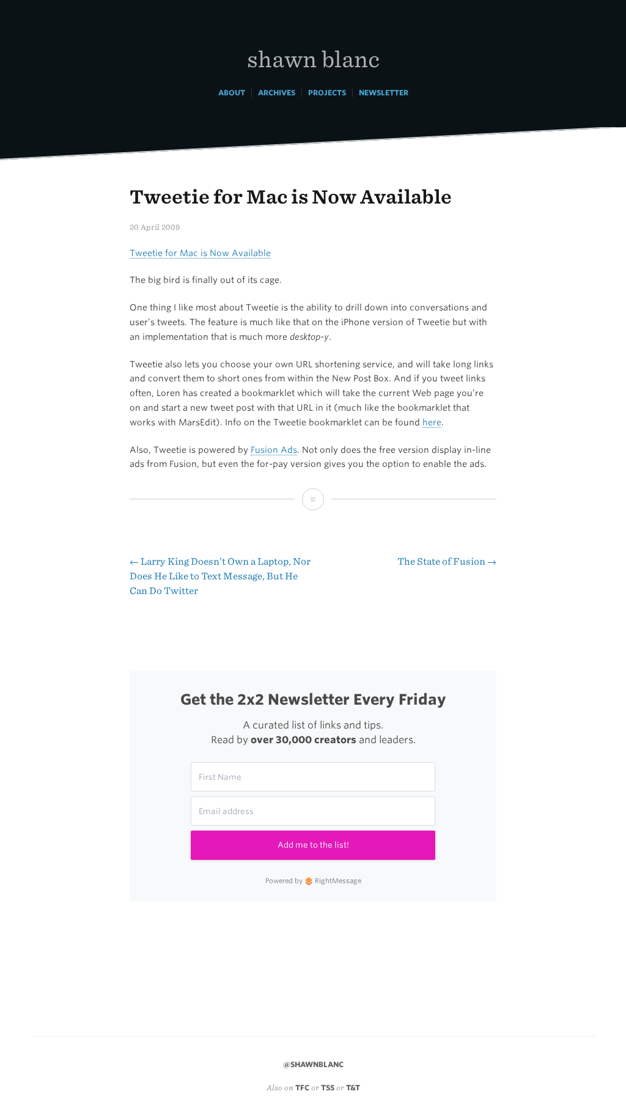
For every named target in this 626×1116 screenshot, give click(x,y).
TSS (327, 1087)
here (431, 422)
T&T (353, 1087)
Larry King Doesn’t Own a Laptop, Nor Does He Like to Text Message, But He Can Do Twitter (220, 576)
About (231, 92)
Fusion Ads (274, 450)
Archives (276, 92)
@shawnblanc (313, 1064)
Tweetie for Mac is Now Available (200, 253)
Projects (327, 92)
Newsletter (383, 92)
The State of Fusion (446, 561)
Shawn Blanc (313, 58)
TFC (302, 1087)
